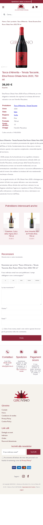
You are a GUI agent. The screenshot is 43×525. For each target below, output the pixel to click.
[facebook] (28, 476)
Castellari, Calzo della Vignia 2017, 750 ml (11, 234)
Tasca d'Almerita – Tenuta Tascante (25, 105)
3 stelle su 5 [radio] (20, 281)
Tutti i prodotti (11, 21)
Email (4, 318)
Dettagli (8, 223)
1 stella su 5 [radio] (4, 281)
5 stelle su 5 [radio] (36, 281)
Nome (4, 308)
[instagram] (23, 476)
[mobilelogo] (22, 4)
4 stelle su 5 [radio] (28, 281)
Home (4, 21)
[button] (5, 228)
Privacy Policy (26, 460)
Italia (15, 112)
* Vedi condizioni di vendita (21, 369)
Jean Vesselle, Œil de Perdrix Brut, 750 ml (32, 234)
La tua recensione (8, 287)
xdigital (21, 490)
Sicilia (16, 115)
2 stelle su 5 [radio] (12, 281)
